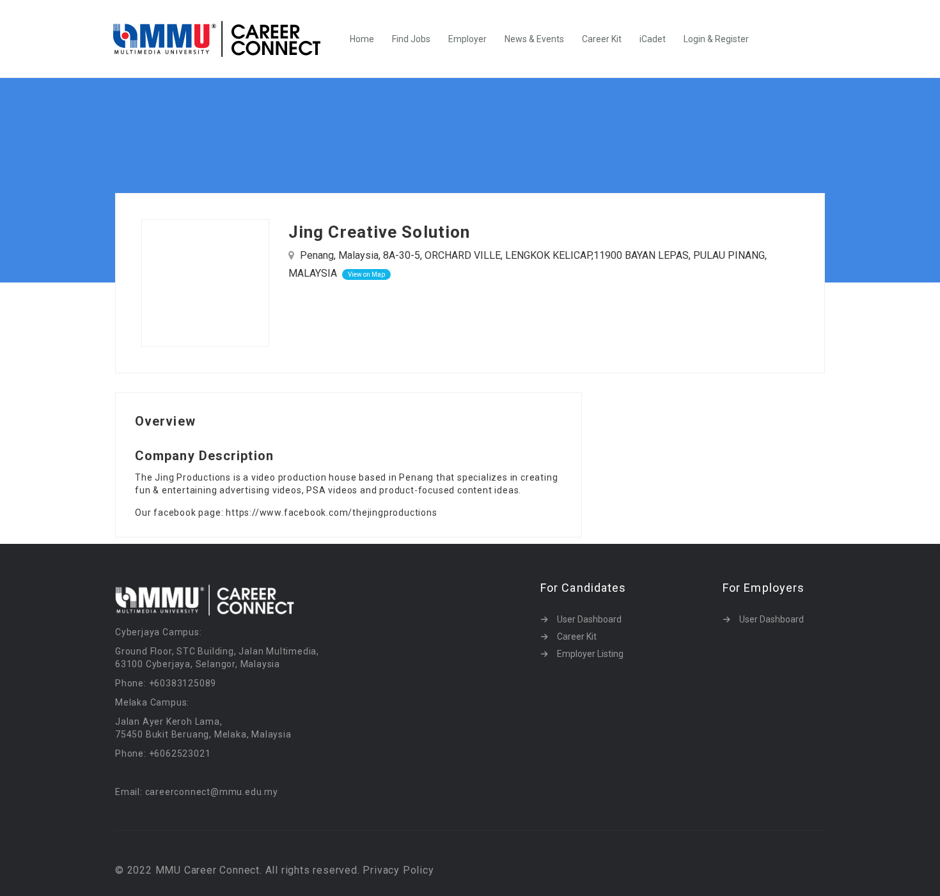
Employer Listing (590, 654)
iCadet (652, 39)
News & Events (534, 39)
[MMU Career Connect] (223, 39)
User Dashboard (589, 619)
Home (362, 39)
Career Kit (602, 39)
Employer (467, 39)
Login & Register (716, 39)
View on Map (366, 274)
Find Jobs (411, 39)
